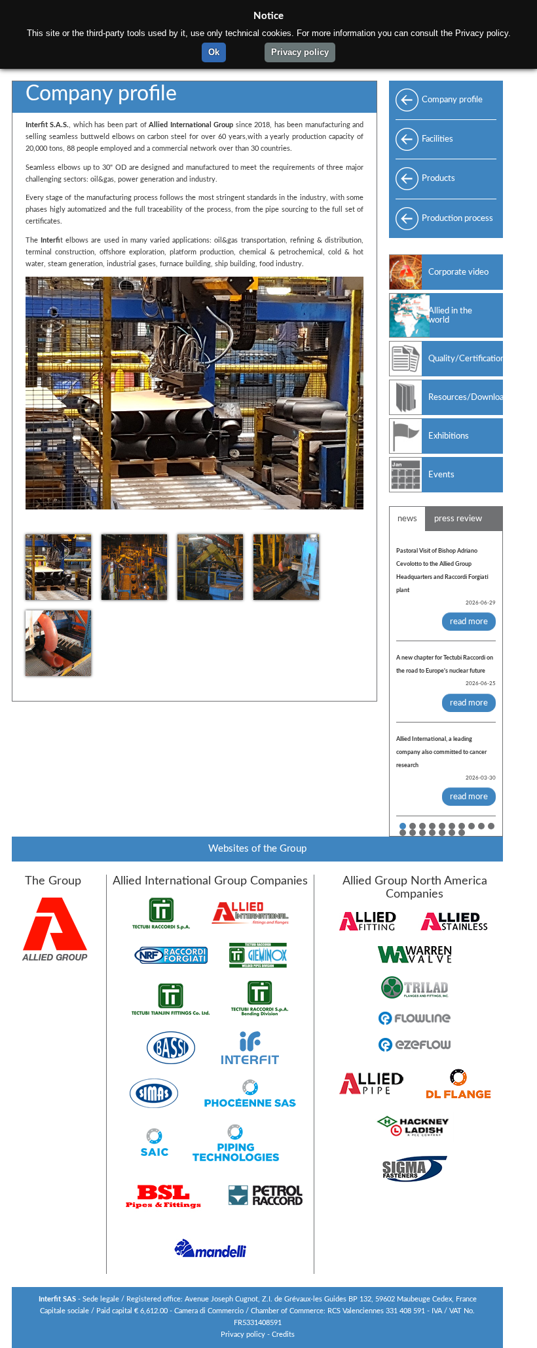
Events (441, 475)
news (407, 519)
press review (458, 519)
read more (469, 621)
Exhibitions (448, 436)
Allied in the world (450, 315)
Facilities (437, 139)
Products (438, 178)
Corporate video (458, 272)
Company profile (452, 100)
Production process (457, 218)
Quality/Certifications (465, 359)
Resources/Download (465, 397)
